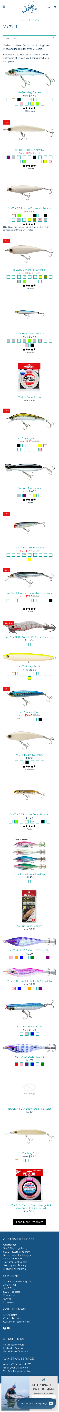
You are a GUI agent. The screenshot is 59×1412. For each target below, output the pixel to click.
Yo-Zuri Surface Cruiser (29, 1026)
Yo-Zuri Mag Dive (29, 712)
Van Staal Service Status (17, 1371)
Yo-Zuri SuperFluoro (29, 397)
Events (7, 1298)
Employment (11, 1302)
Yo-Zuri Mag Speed (29, 1153)
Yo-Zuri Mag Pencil (29, 666)
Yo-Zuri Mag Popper (29, 488)
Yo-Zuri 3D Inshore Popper (29, 547)
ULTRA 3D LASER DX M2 (29, 1056)
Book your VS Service (15, 1367)
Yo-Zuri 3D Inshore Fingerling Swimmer (29, 593)
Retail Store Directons (16, 1351)
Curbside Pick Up (13, 1348)
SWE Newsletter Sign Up (17, 1281)
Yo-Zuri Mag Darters (29, 92)
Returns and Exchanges (17, 1255)
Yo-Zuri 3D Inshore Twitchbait (29, 269)
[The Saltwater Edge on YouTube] (8, 1328)
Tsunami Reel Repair (15, 1262)
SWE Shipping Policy (15, 1248)
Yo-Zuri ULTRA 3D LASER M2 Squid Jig (29, 981)
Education (9, 1295)
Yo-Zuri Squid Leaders (29, 926)
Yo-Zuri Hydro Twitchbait (29, 755)
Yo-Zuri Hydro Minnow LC (29, 149)
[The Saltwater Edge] (29, 7)
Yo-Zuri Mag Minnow (29, 438)
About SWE (10, 1285)
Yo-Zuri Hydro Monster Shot (29, 333)
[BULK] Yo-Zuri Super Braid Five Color (29, 1108)
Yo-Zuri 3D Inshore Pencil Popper (29, 814)
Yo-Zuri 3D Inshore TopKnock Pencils (30, 208)
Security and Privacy (14, 1265)
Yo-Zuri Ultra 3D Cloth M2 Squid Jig (29, 950)
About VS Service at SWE (17, 1364)
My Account (10, 1314)
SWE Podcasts (11, 1291)
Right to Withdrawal (14, 1268)
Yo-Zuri (35, 20)
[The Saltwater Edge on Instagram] (4, 1328)
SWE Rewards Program (16, 1251)
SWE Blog (9, 1288)
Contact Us (9, 1244)
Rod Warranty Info (13, 1258)
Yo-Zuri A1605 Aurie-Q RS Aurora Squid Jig (29, 637)
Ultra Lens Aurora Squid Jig (29, 874)
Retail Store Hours (13, 1344)
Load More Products (29, 1222)
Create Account (12, 1318)
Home (23, 20)
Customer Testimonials (16, 1321)
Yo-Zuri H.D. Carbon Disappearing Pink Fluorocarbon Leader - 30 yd (29, 1207)
